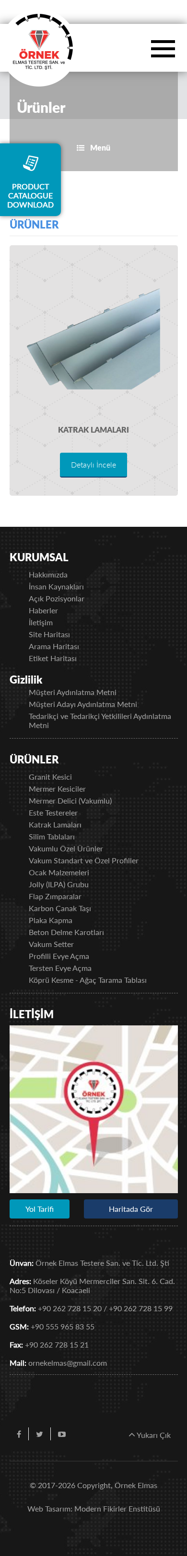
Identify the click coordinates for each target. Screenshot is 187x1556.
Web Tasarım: (49, 1508)
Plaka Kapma (50, 920)
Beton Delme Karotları (66, 931)
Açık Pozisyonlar (56, 598)
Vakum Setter (51, 943)
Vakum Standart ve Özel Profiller (84, 860)
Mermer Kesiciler (57, 788)
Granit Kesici (50, 776)
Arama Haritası (54, 646)
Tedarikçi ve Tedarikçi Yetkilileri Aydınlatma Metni (100, 720)
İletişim (41, 622)
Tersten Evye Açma (60, 967)
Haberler (43, 610)
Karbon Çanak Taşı (60, 908)
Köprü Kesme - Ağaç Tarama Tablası (88, 979)
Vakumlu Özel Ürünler (66, 848)
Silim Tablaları (52, 836)
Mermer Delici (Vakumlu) (70, 800)
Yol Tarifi (39, 1208)
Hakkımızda (48, 574)
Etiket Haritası (53, 658)
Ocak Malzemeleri (59, 872)
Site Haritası (49, 634)
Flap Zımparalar (55, 896)
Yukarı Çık (153, 1434)
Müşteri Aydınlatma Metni (73, 691)
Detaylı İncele (93, 464)
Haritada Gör (131, 1208)
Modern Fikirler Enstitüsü (117, 1508)
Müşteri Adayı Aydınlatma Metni (83, 703)
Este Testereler (53, 812)
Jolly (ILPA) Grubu (59, 884)
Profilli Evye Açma (59, 955)
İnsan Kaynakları (56, 586)
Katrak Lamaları (93, 429)
